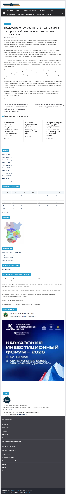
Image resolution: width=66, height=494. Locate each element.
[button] (20, 11)
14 (4, 202)
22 (13, 205)
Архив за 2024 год (7, 160)
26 (48, 205)
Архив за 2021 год (7, 168)
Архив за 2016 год (7, 181)
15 (13, 202)
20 (56, 202)
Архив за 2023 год (7, 162)
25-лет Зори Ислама (7, 257)
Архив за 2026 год (7, 154)
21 (4, 205)
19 (48, 202)
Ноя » (7, 212)
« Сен (3, 212)
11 (39, 199)
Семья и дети (6, 471)
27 (56, 205)
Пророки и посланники (9, 450)
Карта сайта (11, 14)
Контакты (21, 14)
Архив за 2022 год (7, 165)
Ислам (17, 10)
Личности (43, 10)
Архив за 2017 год (7, 178)
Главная (10, 10)
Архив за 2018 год (7, 175)
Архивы (4, 431)
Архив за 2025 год (7, 157)
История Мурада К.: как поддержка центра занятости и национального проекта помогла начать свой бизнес (54, 129)
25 (39, 205)
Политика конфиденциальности (11, 441)
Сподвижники (6, 454)
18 (39, 202)
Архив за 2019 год (7, 173)
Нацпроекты (30, 14)
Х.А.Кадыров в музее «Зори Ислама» (12, 252)
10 (30, 199)
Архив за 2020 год (7, 170)
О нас (52, 10)
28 (4, 208)
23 (21, 205)
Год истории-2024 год (44, 14)
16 (21, 202)
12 (48, 199)
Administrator (15, 37)
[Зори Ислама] (4, 13)
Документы (5, 427)
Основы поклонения (30, 10)
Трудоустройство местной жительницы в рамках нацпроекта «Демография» (48, 106)
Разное (4, 467)
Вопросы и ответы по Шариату (11, 461)
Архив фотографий (7, 260)
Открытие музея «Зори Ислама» (11, 255)
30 (21, 208)
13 (56, 199)
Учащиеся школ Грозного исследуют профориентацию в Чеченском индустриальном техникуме (11, 129)
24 (30, 205)
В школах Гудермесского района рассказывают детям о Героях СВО (31, 128)
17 (30, 202)
